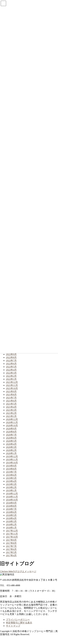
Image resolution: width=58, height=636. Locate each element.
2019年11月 (12, 459)
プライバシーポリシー (18, 619)
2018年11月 (12, 496)
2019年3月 (11, 484)
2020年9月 (11, 428)
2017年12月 (12, 530)
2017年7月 (11, 546)
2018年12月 (12, 493)
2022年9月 (11, 354)
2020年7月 (11, 435)
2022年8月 (11, 357)
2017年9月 (11, 540)
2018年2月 (11, 524)
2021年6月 (11, 400)
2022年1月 (11, 379)
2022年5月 (11, 366)
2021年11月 (12, 385)
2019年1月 (11, 490)
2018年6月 (11, 512)
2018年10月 (12, 500)
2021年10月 (12, 388)
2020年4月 (11, 444)
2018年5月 (11, 515)
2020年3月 (11, 447)
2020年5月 (11, 441)
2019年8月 (11, 469)
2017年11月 (12, 534)
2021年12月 (12, 382)
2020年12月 (12, 419)
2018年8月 (11, 506)
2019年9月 (11, 465)
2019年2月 (11, 487)
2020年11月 (12, 422)
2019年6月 (11, 475)
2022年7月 (11, 360)
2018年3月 (11, 521)
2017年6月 (11, 549)
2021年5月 (11, 404)
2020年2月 (11, 450)
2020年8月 (11, 431)
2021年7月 (11, 397)
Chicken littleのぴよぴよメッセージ (18, 571)
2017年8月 (11, 543)
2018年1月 (11, 527)
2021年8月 (11, 394)
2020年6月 (11, 438)
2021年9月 (11, 391)
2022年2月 (11, 376)
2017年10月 (12, 537)
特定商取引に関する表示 (19, 622)
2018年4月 (11, 518)
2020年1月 (11, 453)
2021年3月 (11, 410)
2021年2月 (11, 413)
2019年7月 (11, 472)
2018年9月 (11, 503)
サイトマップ (13, 626)
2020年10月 (12, 425)
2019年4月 (11, 481)
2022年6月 (11, 363)
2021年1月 (11, 416)
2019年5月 (11, 478)
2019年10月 (12, 462)
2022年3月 (11, 373)
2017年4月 (11, 555)
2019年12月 (12, 456)
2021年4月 (11, 407)
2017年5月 (11, 552)
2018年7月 (11, 509)
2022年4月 (11, 370)
